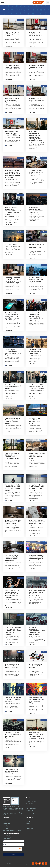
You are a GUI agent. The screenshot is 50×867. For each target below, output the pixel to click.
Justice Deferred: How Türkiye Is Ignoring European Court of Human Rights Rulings (12, 455)
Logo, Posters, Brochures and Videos (12, 830)
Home (4, 11)
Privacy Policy (29, 803)
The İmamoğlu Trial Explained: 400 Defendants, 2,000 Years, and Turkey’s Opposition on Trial (13, 210)
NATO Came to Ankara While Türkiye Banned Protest (12, 34)
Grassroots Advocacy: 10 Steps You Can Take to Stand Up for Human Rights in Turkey (37, 592)
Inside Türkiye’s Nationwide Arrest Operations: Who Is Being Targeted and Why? (13, 352)
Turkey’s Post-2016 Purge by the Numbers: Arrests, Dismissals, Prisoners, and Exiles (37, 487)
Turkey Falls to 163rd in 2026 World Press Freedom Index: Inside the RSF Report (36, 209)
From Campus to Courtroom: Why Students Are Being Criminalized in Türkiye (36, 315)
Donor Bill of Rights (30, 813)
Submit (13, 854)
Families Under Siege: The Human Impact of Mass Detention (13, 699)
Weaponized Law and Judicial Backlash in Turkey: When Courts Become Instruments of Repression (12, 593)
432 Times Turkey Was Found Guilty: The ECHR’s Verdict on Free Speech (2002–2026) (36, 173)
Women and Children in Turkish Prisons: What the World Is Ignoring (13, 521)
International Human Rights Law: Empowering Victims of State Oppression (13, 735)
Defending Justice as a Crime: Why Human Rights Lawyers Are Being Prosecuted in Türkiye (13, 280)
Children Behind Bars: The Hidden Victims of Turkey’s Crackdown (12, 666)
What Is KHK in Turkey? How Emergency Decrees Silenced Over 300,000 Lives (37, 522)
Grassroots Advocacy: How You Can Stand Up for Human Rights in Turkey (36, 700)
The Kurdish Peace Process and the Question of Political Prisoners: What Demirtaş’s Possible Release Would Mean (35, 136)
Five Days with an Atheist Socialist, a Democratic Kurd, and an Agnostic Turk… (36, 557)
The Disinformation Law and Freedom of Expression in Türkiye (12, 100)
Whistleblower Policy (31, 808)
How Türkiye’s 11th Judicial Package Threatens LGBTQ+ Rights (35, 420)
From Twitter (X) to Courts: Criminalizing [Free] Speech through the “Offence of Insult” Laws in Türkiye (12, 316)
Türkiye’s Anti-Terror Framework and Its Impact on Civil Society (12, 133)
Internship (28, 823)
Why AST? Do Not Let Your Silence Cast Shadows (35, 666)
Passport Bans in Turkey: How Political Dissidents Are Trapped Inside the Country (13, 487)
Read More (9, 46)
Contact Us (29, 826)
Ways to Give (29, 828)
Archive (4, 821)
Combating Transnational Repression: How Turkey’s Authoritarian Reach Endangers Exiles (37, 630)
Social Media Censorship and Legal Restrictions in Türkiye (13, 386)
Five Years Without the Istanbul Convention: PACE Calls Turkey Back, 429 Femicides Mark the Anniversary (13, 174)
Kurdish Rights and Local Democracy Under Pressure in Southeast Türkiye (37, 455)
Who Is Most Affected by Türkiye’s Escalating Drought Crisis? (36, 351)
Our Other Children (11, 244)
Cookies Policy (29, 810)
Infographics (6, 828)
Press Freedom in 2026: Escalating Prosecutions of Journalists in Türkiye (36, 386)
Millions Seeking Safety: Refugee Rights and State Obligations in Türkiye (12, 420)
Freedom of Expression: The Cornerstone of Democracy (12, 771)
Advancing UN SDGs (8, 826)
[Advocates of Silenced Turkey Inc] (15, 801)
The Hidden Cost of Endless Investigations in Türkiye (36, 100)
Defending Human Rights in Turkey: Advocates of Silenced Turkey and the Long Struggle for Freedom (13, 630)
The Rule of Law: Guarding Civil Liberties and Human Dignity (36, 734)
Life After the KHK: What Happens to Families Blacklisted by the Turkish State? (12, 557)
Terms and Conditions (31, 801)
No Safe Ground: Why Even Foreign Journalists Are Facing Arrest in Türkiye (36, 280)
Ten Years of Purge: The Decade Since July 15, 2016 (36, 67)
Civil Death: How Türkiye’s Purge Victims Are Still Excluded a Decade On (13, 67)
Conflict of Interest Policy (32, 806)
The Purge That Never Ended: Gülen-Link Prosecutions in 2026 (35, 34)
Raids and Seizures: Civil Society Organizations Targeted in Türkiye (36, 246)
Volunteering (29, 821)
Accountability (6, 823)
